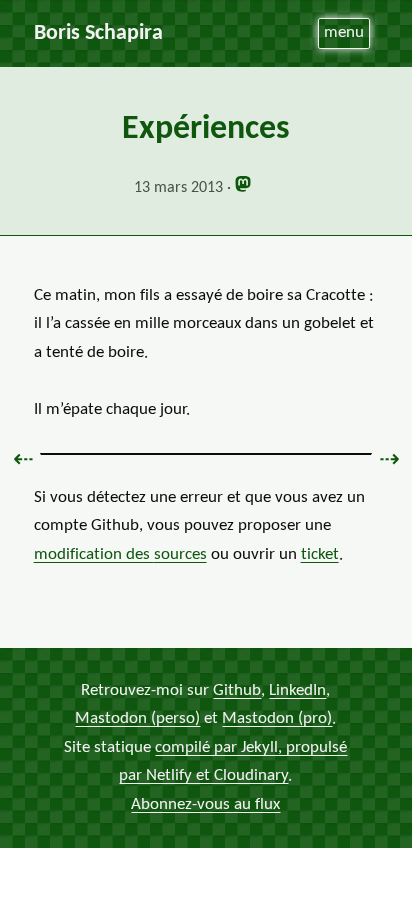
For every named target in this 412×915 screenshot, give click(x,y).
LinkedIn (297, 690)
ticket (320, 554)
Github (237, 690)
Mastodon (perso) (137, 718)
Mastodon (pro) (277, 718)
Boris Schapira (98, 33)
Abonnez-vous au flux (205, 804)
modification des (120, 554)
